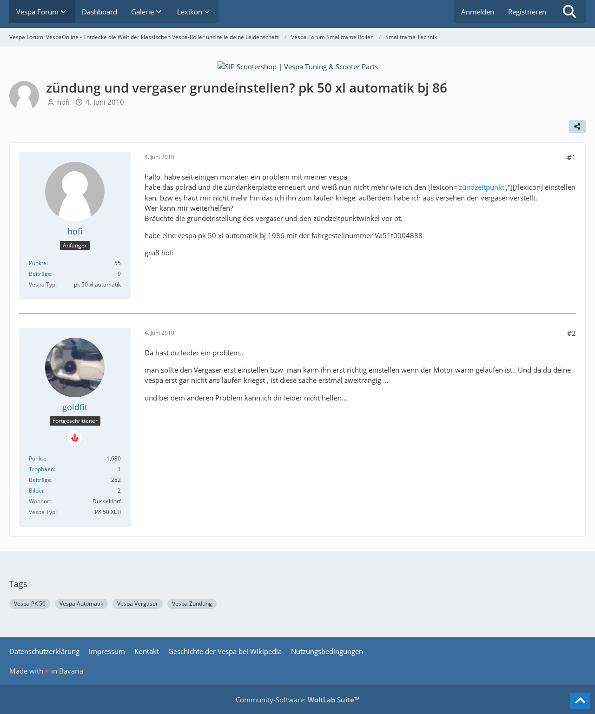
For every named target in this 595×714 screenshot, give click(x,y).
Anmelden (477, 11)
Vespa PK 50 (30, 603)
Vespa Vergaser (137, 603)
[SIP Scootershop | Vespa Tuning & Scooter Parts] (298, 65)
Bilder (36, 490)
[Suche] (569, 11)
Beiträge (40, 274)
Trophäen (41, 469)
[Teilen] (577, 126)
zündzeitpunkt (481, 187)
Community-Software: (297, 699)
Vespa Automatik (81, 603)
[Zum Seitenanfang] (580, 701)
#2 (571, 333)
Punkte (37, 263)
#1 (571, 157)
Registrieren (527, 11)
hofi (63, 102)
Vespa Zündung (192, 603)
